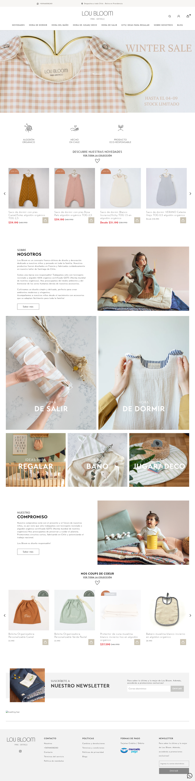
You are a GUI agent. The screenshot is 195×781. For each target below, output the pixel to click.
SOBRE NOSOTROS (163, 25)
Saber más (28, 306)
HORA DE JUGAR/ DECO (85, 25)
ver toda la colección (97, 155)
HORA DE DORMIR (38, 25)
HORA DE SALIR (109, 25)
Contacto (48, 752)
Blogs (84, 756)
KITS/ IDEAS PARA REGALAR (136, 25)
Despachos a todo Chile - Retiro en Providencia (103, 4)
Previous (4, 193)
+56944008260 (46, 4)
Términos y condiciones (93, 748)
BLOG (180, 25)
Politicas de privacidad (93, 752)
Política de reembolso (54, 761)
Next (190, 193)
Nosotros (48, 743)
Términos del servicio (54, 756)
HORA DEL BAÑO (60, 25)
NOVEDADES (18, 25)
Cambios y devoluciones (93, 743)
